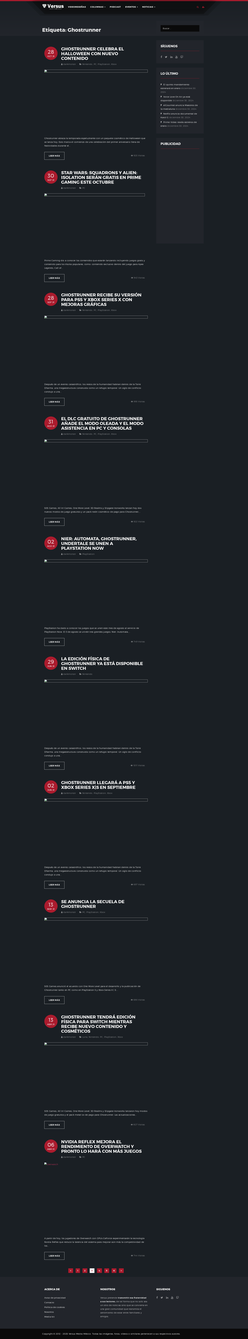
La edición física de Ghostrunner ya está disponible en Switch (102, 663)
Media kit (49, 1316)
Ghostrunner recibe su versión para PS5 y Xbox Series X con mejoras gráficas (101, 299)
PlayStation (104, 64)
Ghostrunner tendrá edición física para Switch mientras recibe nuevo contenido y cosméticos (98, 1024)
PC (95, 64)
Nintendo (87, 64)
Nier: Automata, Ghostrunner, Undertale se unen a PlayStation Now (99, 543)
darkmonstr (69, 64)
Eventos (130, 7)
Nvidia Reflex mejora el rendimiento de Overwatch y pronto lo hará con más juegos (101, 1146)
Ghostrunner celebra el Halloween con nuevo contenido (92, 53)
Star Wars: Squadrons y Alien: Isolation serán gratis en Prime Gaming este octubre (101, 177)
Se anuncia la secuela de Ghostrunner (92, 904)
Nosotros (49, 1312)
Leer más (54, 156)
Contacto (49, 1302)
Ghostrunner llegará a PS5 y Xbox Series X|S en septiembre (98, 785)
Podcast (115, 7)
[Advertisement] (180, 196)
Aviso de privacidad (55, 1297)
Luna (85, 1037)
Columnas (97, 7)
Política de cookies (54, 1307)
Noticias (148, 7)
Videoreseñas (77, 7)
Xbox (113, 64)
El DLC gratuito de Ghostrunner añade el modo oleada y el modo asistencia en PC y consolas (102, 423)
